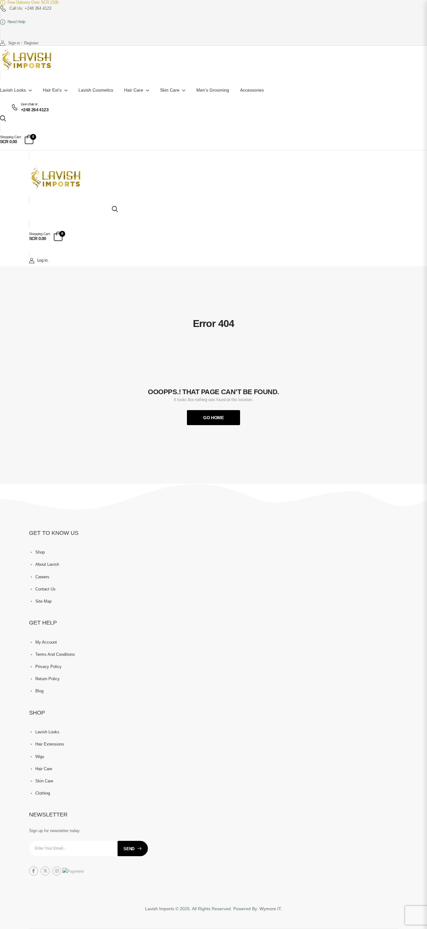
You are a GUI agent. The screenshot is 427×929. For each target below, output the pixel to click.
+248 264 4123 (34, 109)
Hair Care (133, 90)
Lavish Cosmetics (95, 90)
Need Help (16, 21)
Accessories (252, 90)
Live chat (27, 104)
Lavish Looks (13, 90)
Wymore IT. (270, 908)
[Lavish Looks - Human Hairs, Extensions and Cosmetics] (28, 60)
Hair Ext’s (52, 90)
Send (128, 848)
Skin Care (169, 90)
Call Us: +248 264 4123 (30, 8)
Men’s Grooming (212, 90)
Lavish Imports (160, 908)
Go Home (213, 417)
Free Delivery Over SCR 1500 (33, 2)
